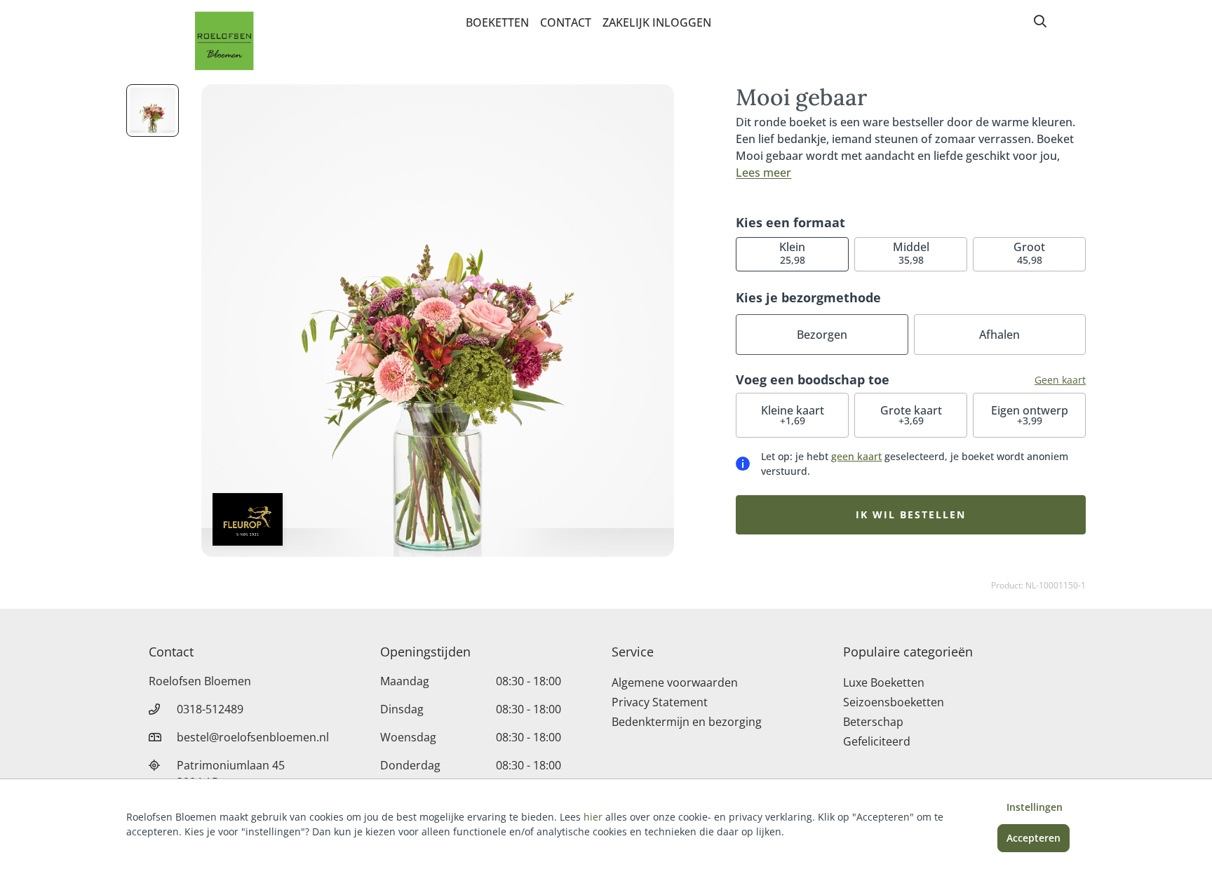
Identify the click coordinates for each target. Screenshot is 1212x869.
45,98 (1029, 253)
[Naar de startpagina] (224, 40)
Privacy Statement (660, 702)
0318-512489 (210, 709)
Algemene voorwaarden (675, 682)
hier (593, 816)
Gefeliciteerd (876, 741)
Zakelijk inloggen (656, 22)
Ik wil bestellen (911, 514)
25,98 (792, 253)
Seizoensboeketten (893, 702)
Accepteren (1033, 837)
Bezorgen (822, 334)
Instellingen (1034, 807)
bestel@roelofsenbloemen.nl (253, 737)
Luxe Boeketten (883, 682)
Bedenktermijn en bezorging (687, 721)
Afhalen (999, 334)
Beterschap (873, 721)
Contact (565, 22)
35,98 (911, 253)
